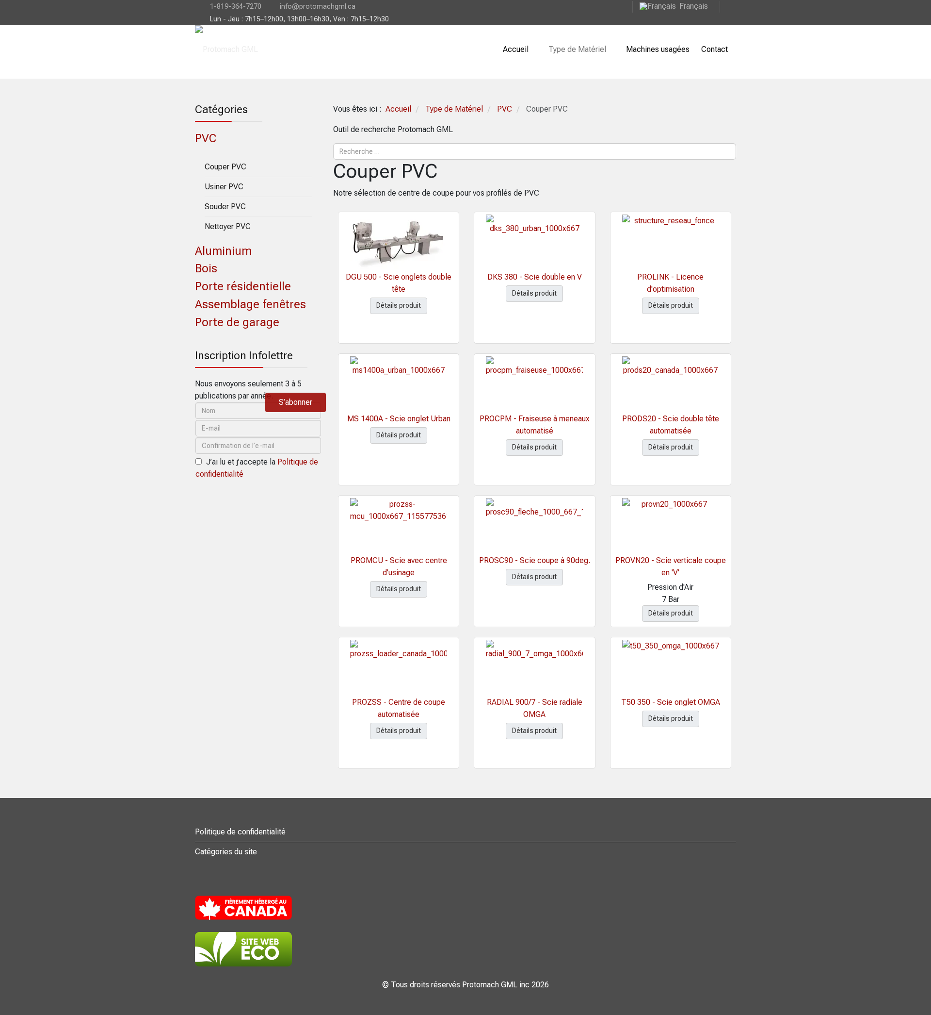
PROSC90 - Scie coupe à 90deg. (534, 560)
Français (693, 6)
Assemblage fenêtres (250, 304)
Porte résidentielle (243, 286)
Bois (206, 268)
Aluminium (223, 251)
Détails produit (398, 305)
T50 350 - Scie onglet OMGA (670, 702)
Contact (714, 49)
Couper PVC (225, 166)
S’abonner (295, 402)
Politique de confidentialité (240, 831)
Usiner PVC (224, 186)
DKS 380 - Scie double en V (534, 277)
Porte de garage (237, 322)
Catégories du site (226, 851)
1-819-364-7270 (235, 6)
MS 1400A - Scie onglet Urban (398, 418)
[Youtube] (728, 6)
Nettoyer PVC (228, 226)
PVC (205, 138)
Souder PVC (225, 206)
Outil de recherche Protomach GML (393, 129)
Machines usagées (658, 49)
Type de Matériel (577, 49)
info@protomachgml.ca (317, 6)
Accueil (516, 49)
